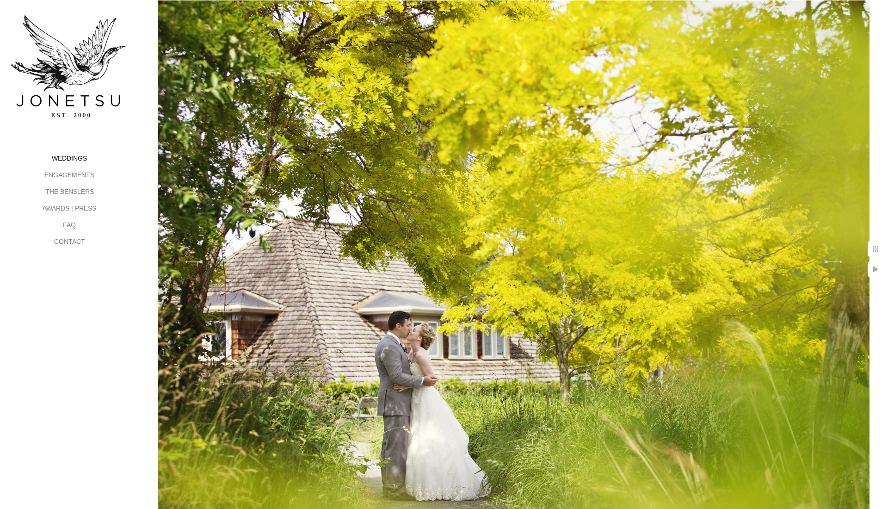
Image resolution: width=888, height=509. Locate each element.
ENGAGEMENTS (69, 175)
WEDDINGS (69, 158)
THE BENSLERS (69, 191)
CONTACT (69, 241)
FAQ (69, 225)
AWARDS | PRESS (69, 208)
